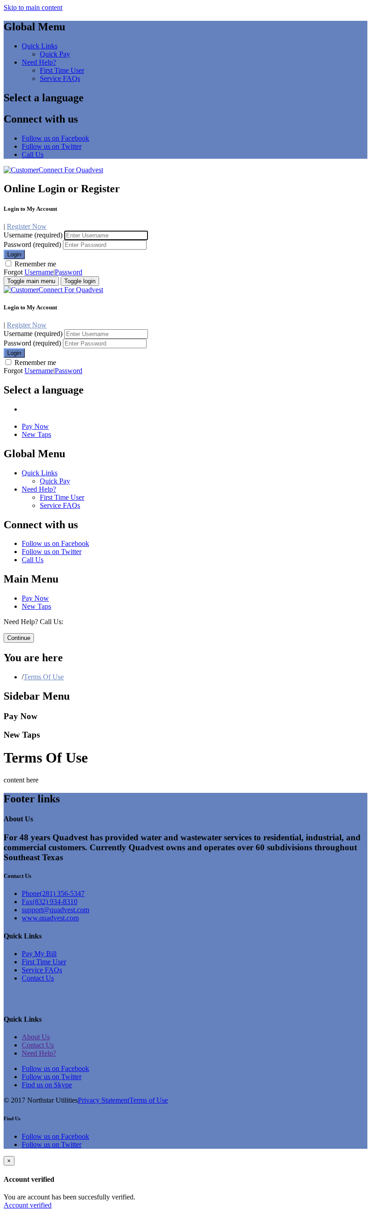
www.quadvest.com (50, 918)
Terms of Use (148, 1100)
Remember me (34, 264)
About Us (36, 1037)
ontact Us (40, 978)
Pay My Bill (39, 953)
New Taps (36, 434)
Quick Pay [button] (55, 54)
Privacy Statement (103, 1100)
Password (68, 272)
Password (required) (32, 244)
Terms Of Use (44, 677)
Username (38, 272)
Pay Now (35, 426)
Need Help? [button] (39, 62)
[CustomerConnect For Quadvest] (53, 170)
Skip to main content (33, 7)
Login (14, 254)
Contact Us (38, 1045)
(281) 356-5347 (53, 893)
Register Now (27, 226)
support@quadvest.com (55, 910)
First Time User (44, 962)
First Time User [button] (62, 70)
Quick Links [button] (39, 46)
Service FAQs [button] (60, 78)
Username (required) (33, 235)
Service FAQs (42, 970)
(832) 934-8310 (49, 901)
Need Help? (39, 1053)
